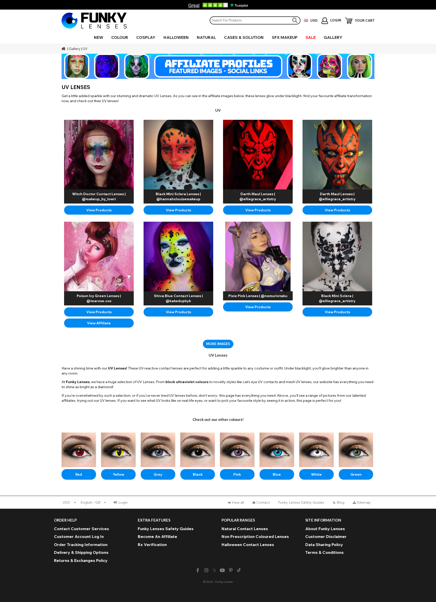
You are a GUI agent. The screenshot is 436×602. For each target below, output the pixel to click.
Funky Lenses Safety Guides (301, 502)
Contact (263, 502)
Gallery (333, 37)
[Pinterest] (231, 570)
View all (238, 502)
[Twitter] (214, 570)
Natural (206, 37)
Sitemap (364, 502)
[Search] (295, 20)
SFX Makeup (284, 37)
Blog (340, 502)
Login (123, 502)
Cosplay (145, 37)
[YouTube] (222, 570)
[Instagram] (206, 570)
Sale (311, 37)
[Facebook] (197, 570)
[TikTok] (239, 570)
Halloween (176, 37)
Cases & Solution (244, 37)
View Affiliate (99, 323)
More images (218, 344)
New (98, 37)
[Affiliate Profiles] (218, 66)
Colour (119, 37)
